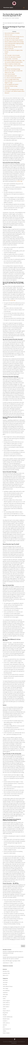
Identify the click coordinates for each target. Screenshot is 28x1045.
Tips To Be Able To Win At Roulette (12, 55)
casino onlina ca (6, 1002)
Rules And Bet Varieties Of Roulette (12, 33)
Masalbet (5, 1014)
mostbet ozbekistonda (7, 1016)
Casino (6, 53)
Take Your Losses (8, 34)
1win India (5, 984)
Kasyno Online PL (6, 1010)
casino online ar (6, 1004)
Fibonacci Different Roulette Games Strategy (14, 41)
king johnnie (5, 1012)
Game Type (7, 87)
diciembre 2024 (6, 971)
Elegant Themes (13, 1041)
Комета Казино (6, 1033)
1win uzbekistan (6, 990)
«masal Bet (5, 955)
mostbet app (12, 300)
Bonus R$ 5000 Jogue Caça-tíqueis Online (11, 960)
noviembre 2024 (6, 973)
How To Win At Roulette (10, 74)
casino (4, 998)
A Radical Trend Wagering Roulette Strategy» (14, 89)
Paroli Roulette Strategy (10, 45)
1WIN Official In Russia (7, 986)
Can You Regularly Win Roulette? (11, 84)
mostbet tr (5, 1020)
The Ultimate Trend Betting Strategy (12, 69)
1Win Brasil (5, 980)
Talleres (4, 1031)
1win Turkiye (5, 988)
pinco (4, 1027)
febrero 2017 (5, 975)
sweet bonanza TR (7, 1029)
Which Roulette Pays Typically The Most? (13, 46)
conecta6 (6, 18)
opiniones (5, 1024)
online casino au (6, 1022)
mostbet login (19, 181)
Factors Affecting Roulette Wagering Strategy (14, 43)
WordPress (14, 1043)
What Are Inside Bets (9, 48)
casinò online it (6, 1006)
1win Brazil (5, 982)
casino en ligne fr (6, 1000)
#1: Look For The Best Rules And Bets (13, 77)
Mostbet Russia (6, 1018)
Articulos (17, 18)
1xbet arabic (5, 994)
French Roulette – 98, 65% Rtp (11, 58)
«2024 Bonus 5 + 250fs (8, 962)
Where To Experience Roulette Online (12, 64)
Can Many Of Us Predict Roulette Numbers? (14, 40)
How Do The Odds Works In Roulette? (13, 57)
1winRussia (5, 992)
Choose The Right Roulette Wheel (12, 79)
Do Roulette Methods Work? (11, 75)
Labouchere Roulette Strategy (11, 86)
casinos (4, 1008)
